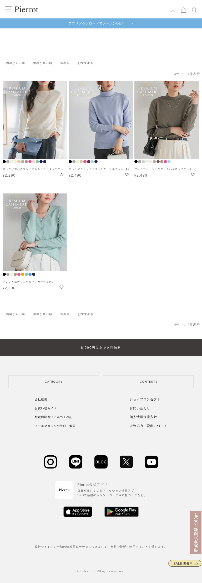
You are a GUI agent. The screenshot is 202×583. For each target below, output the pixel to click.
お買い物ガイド (46, 408)
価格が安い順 (15, 62)
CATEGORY (54, 382)
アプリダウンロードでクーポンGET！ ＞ (101, 23)
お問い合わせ (140, 408)
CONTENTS (148, 382)
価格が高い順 (42, 62)
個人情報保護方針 (143, 417)
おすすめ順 (86, 62)
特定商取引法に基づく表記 (54, 416)
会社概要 (41, 399)
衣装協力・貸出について (148, 426)
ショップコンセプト (145, 399)
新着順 (65, 62)
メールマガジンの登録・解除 (55, 425)
